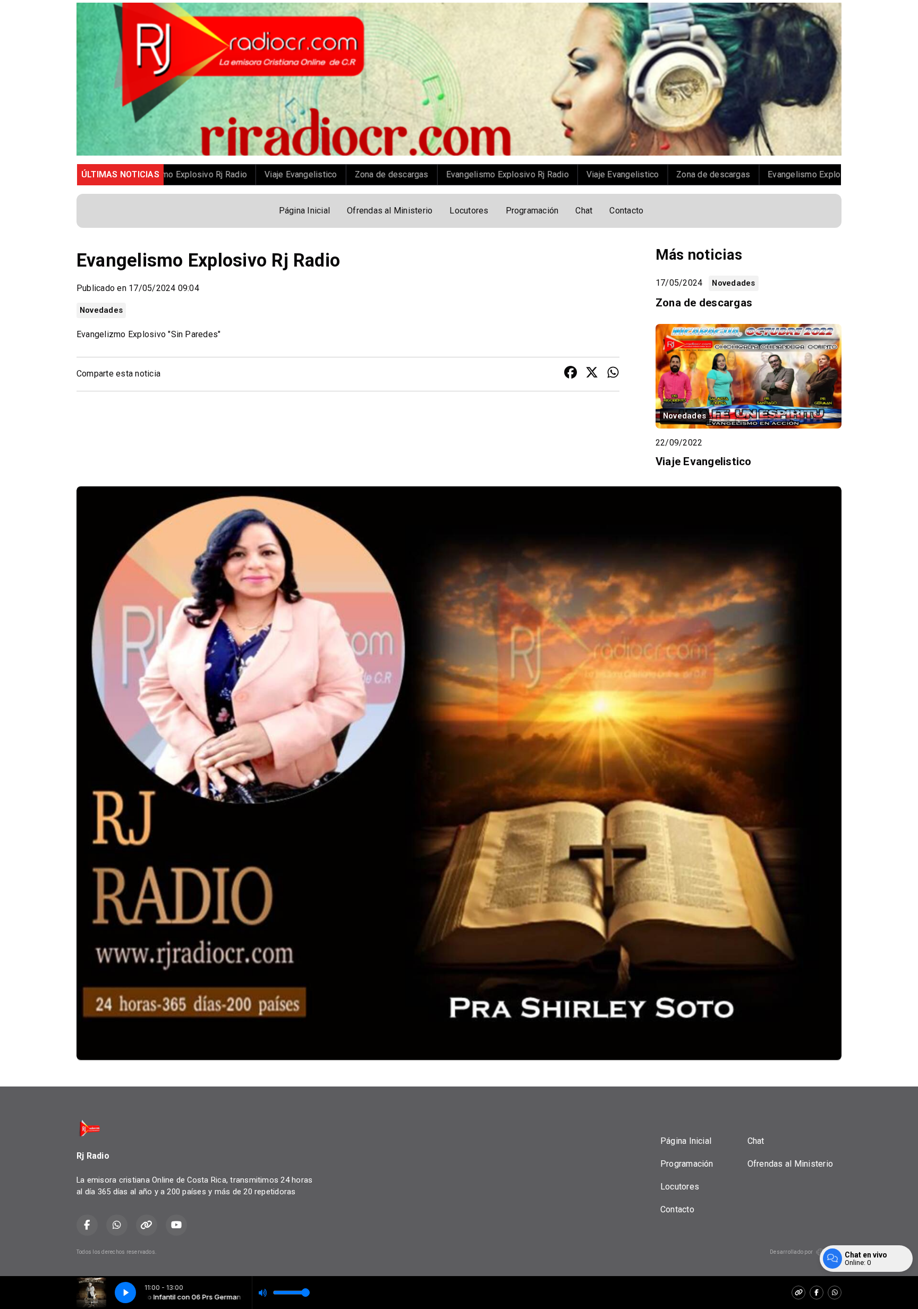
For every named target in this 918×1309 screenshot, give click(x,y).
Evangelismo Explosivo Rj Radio (417, 174)
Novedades (101, 310)
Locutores (468, 211)
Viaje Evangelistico (211, 174)
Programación (532, 211)
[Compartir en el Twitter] (591, 374)
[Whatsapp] (835, 1292)
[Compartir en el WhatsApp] (613, 374)
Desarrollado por (791, 1252)
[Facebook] (816, 1292)
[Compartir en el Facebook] (570, 374)
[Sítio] (798, 1292)
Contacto (626, 211)
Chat (583, 211)
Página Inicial (304, 211)
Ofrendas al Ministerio (389, 211)
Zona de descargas (302, 174)
